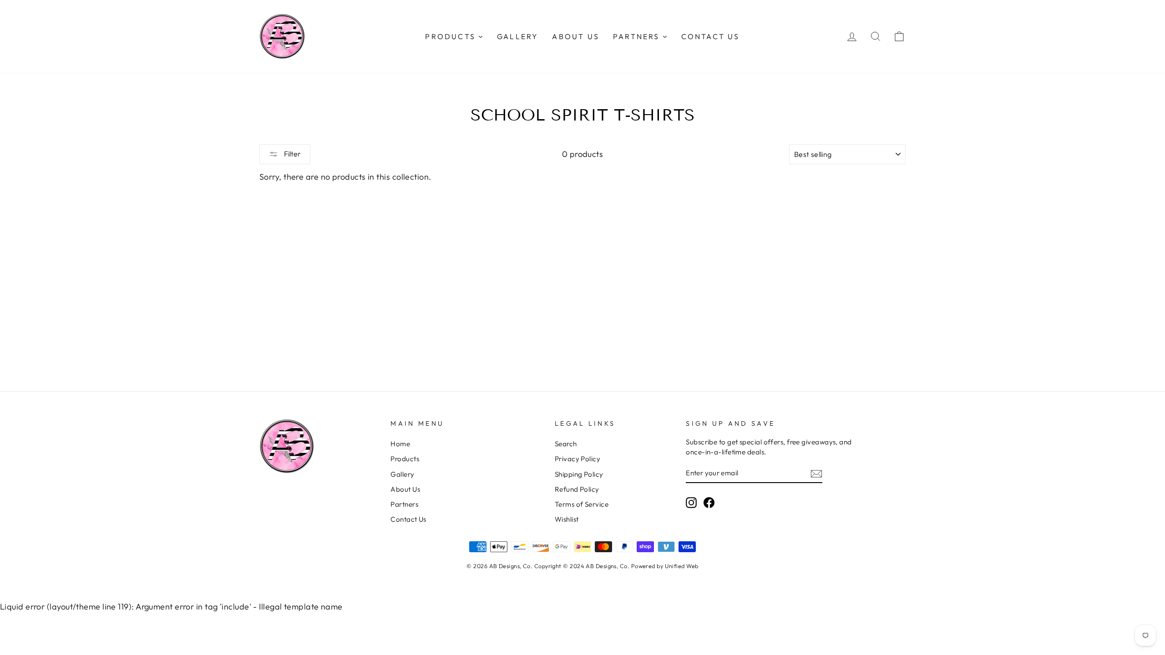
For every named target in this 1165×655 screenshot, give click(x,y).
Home (400, 443)
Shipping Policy (579, 474)
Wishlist (567, 519)
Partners (404, 504)
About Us (405, 489)
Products (404, 458)
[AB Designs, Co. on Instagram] (691, 502)
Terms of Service (581, 504)
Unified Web (682, 565)
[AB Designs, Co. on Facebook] (709, 502)
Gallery (402, 474)
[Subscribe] (816, 473)
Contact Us (408, 519)
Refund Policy (577, 489)
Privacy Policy (577, 458)
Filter (292, 153)
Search (566, 443)
